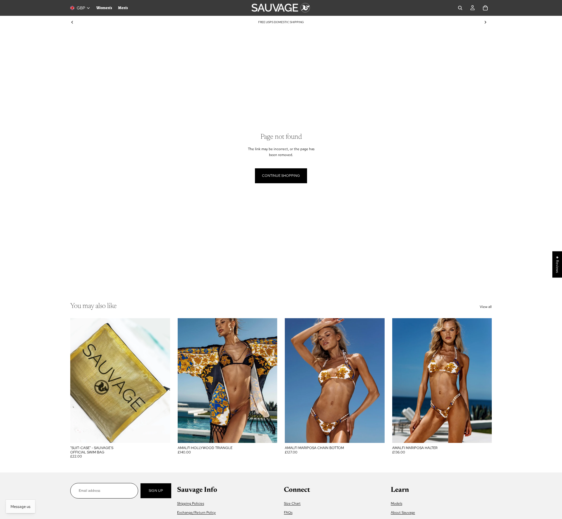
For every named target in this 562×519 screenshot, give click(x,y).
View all (486, 306)
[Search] (460, 7)
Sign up (156, 490)
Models (396, 503)
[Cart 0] (485, 7)
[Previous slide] (72, 22)
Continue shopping (281, 175)
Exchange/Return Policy (196, 512)
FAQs (288, 512)
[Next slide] (485, 22)
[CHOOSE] (268, 434)
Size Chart (292, 503)
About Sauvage (403, 512)
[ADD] (161, 434)
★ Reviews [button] (557, 264)
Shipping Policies (190, 503)
